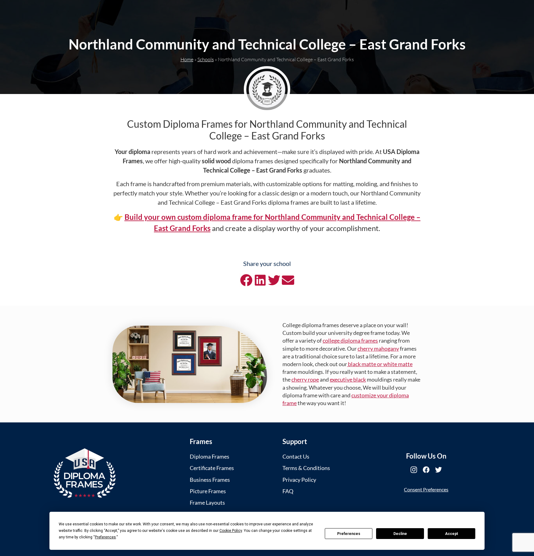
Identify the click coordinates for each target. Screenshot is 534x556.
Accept (451, 534)
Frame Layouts (207, 502)
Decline (400, 534)
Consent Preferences (426, 489)
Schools (205, 59)
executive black (348, 379)
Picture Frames (208, 491)
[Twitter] (438, 469)
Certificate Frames (212, 467)
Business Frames (210, 479)
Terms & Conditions (306, 467)
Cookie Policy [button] (230, 530)
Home (186, 59)
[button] (246, 280)
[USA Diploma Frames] (85, 473)
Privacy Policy (299, 479)
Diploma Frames (209, 456)
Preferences (348, 534)
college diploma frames (350, 340)
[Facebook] (426, 469)
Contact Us (295, 456)
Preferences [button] (105, 537)
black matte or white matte (380, 364)
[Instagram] (413, 469)
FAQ (287, 491)
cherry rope (305, 379)
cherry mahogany (378, 348)
